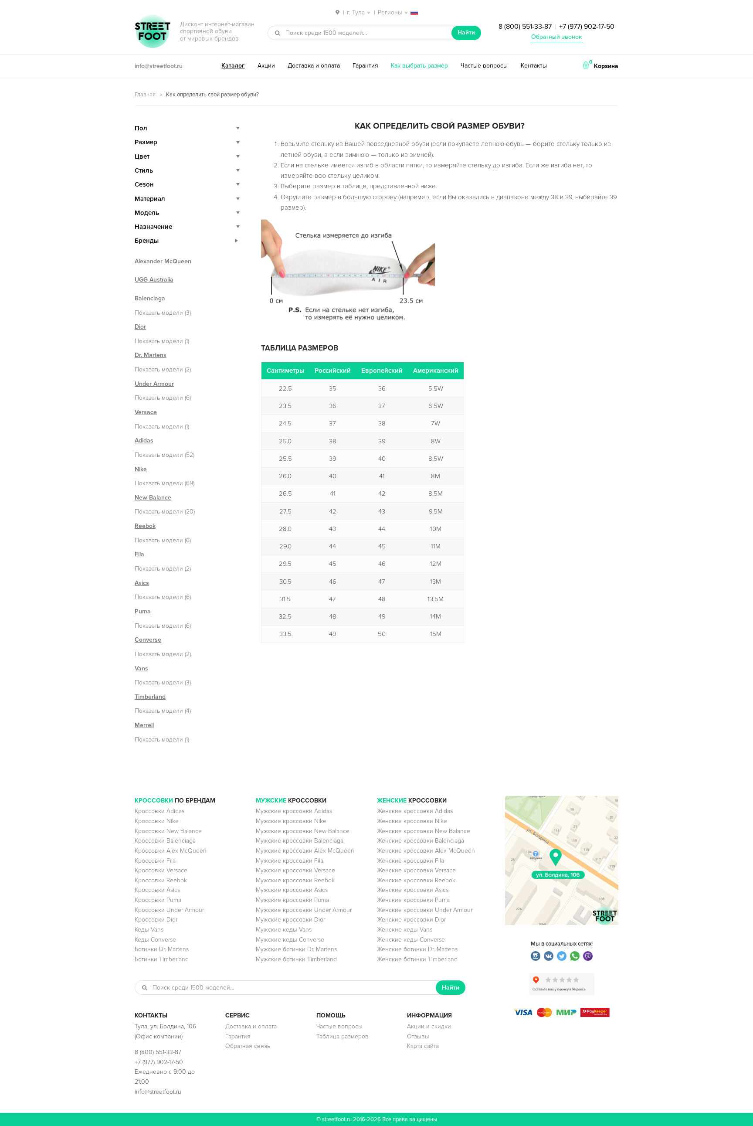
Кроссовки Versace (161, 870)
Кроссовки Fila (155, 860)
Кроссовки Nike (157, 821)
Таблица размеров (342, 1036)
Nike (141, 469)
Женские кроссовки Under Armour (424, 910)
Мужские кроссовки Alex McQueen (305, 850)
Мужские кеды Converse (290, 939)
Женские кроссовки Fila (410, 860)
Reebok (145, 526)
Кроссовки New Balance (168, 831)
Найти (466, 32)
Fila (139, 554)
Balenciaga (150, 298)
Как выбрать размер (419, 65)
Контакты (534, 65)
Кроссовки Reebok (161, 880)
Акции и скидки (429, 1026)
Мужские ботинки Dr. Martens (296, 949)
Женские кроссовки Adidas (415, 811)
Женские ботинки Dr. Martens (417, 949)
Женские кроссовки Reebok (416, 880)
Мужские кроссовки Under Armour (304, 910)
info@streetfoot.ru (159, 66)
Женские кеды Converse (411, 939)
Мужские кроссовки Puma (292, 900)
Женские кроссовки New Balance (423, 831)
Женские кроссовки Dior (411, 919)
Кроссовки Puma (158, 900)
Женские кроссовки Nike (412, 821)
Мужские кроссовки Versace (295, 870)
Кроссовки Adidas (159, 811)
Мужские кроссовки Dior (290, 919)
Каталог (232, 65)
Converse (148, 639)
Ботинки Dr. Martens (162, 949)
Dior (140, 326)
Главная (145, 94)
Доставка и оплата (314, 65)
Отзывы (418, 1036)
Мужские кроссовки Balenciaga (299, 840)
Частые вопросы (484, 65)
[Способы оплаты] (562, 1015)
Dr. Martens (150, 355)
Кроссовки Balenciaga (165, 840)
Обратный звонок (556, 37)
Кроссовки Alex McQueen (171, 850)
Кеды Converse (155, 939)
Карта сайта (423, 1046)
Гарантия (365, 65)
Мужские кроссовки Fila (289, 860)
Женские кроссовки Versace (416, 870)
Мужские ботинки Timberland (296, 959)
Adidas (144, 440)
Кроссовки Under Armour (169, 910)
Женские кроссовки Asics (412, 890)
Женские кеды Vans (404, 929)
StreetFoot (152, 32)
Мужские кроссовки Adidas (294, 811)
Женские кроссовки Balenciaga (420, 840)
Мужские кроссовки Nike (291, 821)
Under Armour (154, 384)
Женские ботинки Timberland (417, 959)
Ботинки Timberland (162, 959)
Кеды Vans (149, 929)
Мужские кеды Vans (284, 929)
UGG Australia (154, 279)
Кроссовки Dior (156, 919)
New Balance (153, 497)
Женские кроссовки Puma (413, 900)
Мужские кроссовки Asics (292, 890)
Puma (143, 611)
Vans (141, 668)
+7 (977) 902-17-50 (586, 26)
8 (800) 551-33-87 (525, 26)
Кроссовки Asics (157, 890)
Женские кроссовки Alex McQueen (426, 850)
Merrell (144, 725)
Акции (266, 65)
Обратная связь (247, 1046)
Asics (142, 583)
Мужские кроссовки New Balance (302, 831)
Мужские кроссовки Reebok (295, 880)
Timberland (150, 697)
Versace (146, 412)
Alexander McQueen (163, 261)
